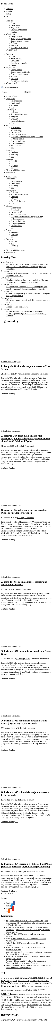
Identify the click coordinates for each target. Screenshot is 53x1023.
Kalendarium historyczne (10, 361)
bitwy (5, 981)
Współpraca (10, 34)
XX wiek (28, 1007)
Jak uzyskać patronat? (19, 48)
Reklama (14, 45)
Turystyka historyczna (19, 114)
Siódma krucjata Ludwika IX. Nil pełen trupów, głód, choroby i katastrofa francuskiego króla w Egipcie (27, 288)
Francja (23, 980)
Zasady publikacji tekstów (21, 39)
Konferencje (15, 103)
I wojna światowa (41, 986)
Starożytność (16, 128)
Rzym (27, 1002)
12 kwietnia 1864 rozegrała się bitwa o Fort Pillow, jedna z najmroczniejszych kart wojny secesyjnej (26, 865)
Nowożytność (16, 132)
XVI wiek (17, 1007)
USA (8, 1005)
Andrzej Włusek (23, 659)
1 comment (29, 800)
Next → (10, 893)
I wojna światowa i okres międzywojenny (27, 137)
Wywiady (14, 119)
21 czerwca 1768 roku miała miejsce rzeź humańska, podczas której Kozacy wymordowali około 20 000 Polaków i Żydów (25, 438)
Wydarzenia (10, 99)
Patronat (31, 997)
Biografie (14, 116)
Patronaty (14, 154)
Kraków (31, 990)
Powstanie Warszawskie (27, 1000)
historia (36, 980)
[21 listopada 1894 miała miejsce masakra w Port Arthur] (24, 359)
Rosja (5, 1002)
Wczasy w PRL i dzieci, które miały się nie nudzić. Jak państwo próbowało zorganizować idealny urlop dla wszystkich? (27, 266)
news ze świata (32, 994)
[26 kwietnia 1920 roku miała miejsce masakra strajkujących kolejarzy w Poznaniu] (24, 714)
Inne (12, 107)
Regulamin (15, 27)
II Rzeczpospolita (17, 139)
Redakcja (9, 21)
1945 (11, 978)
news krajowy (18, 994)
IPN (30, 986)
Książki (14, 161)
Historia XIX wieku (18, 134)
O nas (13, 23)
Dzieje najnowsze (18, 143)
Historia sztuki (16, 145)
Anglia (28, 978)
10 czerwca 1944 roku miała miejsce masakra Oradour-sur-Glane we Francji (24, 511)
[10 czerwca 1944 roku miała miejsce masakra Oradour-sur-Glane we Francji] (24, 503)
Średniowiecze (16, 130)
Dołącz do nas (16, 36)
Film (12, 163)
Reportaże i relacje (18, 121)
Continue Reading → (9, 393)
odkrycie (22, 997)
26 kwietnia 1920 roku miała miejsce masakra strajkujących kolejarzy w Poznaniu (24, 722)
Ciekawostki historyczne (15, 170)
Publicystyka (11, 110)
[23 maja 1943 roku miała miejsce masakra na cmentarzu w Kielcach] (24, 575)
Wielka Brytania (34, 1005)
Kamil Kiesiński (24, 374)
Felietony (14, 112)
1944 (4, 978)
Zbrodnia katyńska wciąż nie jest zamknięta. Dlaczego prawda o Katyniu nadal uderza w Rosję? (27, 281)
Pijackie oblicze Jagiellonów (17, 307)
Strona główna (11, 96)
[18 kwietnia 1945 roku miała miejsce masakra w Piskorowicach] (24, 785)
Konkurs (21, 990)
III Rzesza (26, 983)
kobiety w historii (9, 990)
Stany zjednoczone (38, 1002)
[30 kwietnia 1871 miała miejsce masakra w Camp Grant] (24, 644)
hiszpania (16, 983)
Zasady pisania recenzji (20, 41)
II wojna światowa (18, 141)
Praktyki (14, 43)
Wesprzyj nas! (11, 50)
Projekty (9, 150)
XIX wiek (6, 1007)
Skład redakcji (16, 25)
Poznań (40, 1000)
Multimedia (10, 172)
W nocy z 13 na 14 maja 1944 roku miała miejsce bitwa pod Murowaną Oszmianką (28, 966)
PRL (48, 1000)
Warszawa (19, 1004)
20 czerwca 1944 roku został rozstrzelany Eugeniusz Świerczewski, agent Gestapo (26, 962)
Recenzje (9, 159)
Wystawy (14, 105)
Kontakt (14, 32)
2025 (19, 978)
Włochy (47, 1005)
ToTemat (9, 956)
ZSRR (38, 1007)
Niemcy (12, 997)
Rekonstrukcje (16, 101)
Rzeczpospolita (16, 1002)
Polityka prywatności (19, 30)
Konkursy (15, 152)
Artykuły (9, 125)
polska (11, 999)
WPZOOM (42, 1020)
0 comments (29, 446)
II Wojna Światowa (42, 983)
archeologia (42, 977)
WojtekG (18, 589)
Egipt (13, 981)
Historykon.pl (9, 1014)
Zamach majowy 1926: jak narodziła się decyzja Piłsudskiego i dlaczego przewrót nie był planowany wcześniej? (26, 313)
